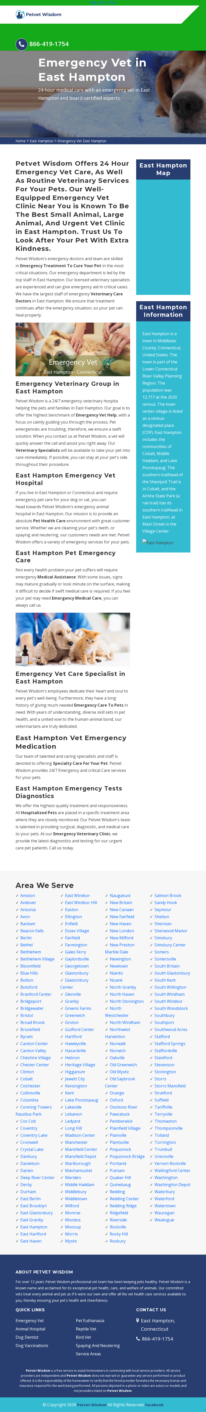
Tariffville (163, 1107)
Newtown (119, 966)
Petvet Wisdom (92, 1404)
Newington (120, 959)
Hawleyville (75, 1043)
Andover (28, 902)
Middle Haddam (79, 1184)
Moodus (73, 1220)
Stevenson (164, 1064)
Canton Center (34, 1043)
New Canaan (122, 909)
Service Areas (88, 1354)
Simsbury (163, 938)
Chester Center (34, 1064)
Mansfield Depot (80, 1156)
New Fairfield (122, 916)
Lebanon (73, 1114)
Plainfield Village (125, 1128)
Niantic (116, 973)
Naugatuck (120, 895)
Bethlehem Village (37, 959)
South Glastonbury (172, 973)
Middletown (76, 1198)
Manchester (76, 1142)
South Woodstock (171, 1008)
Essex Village (77, 931)
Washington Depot (172, 1184)
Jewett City (75, 1079)
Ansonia (28, 909)
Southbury (164, 1015)
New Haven (120, 923)
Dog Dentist (27, 1337)
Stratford (163, 1093)
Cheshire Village (35, 1057)
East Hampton (41, 141)
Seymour (162, 909)
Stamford (163, 1057)
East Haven (30, 1241)
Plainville (118, 1135)
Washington (166, 1177)
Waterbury (164, 1191)
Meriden (73, 1177)
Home (21, 141)
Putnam (117, 1170)
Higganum (75, 1072)
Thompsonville (168, 1128)
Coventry (28, 1128)
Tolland (161, 1135)
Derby (26, 1184)
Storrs (160, 1079)
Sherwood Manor (170, 931)
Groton (72, 1022)
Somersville (165, 959)
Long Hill (73, 1128)
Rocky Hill (119, 1234)
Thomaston (165, 1121)
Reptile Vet (86, 1329)
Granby (72, 1001)
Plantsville (119, 1142)
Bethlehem (30, 952)
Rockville (118, 1227)
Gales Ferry (75, 952)
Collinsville (30, 1093)
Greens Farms (78, 1008)
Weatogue (164, 1220)
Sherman (163, 923)
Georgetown (77, 966)
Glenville (73, 994)
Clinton (27, 1072)
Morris (71, 1234)
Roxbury (118, 1241)
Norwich (118, 1050)
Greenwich (75, 1015)
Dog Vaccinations (32, 1345)
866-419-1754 (103, 3)
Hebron (72, 1057)
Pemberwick (121, 1121)
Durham (28, 1191)
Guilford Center (79, 1029)
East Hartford (33, 1234)
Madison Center (80, 1135)
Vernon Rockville (170, 1163)
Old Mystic (119, 1072)
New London (122, 931)
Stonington (165, 1072)
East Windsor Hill (81, 902)
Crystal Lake (31, 1149)
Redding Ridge (123, 1206)
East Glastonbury (36, 1213)
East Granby (31, 1220)
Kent (69, 1093)
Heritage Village (80, 1064)
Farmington (76, 945)
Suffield (161, 1100)
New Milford (121, 938)
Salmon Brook (167, 895)
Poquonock (120, 1149)
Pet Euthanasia (90, 1320)
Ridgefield (119, 1213)
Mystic (71, 1241)
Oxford (116, 1100)
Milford (72, 1206)
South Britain (167, 966)
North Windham (125, 1022)
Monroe (72, 1213)
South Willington (170, 987)
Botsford (28, 987)
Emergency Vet (30, 1320)
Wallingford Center (172, 1170)
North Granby (123, 987)
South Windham (169, 994)
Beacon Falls (32, 931)
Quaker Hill (120, 1177)
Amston (27, 895)
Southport (164, 1022)
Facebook (154, 1404)
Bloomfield (30, 966)
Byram (26, 1036)
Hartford (73, 1036)
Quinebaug (120, 1184)
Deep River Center (37, 1177)
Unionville (163, 1156)
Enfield (71, 923)
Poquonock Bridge (127, 1156)
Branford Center (36, 994)
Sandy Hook (165, 902)
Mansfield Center (81, 1149)
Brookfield (30, 1029)
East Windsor (77, 895)
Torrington (165, 1142)
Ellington (73, 916)
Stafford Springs (169, 1043)
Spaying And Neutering (98, 1345)
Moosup (73, 1227)
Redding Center (124, 1198)
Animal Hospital (30, 1329)
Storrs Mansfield (170, 1086)
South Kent (165, 980)
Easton (71, 909)
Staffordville (165, 1050)
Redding (117, 1191)
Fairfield (72, 938)
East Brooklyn (33, 1206)
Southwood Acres (170, 1029)
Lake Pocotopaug (81, 1100)
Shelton (161, 916)
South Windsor (168, 1001)
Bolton (26, 980)
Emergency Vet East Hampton (82, 141)
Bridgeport (30, 1001)
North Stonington (127, 1001)
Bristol (26, 1015)
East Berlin (30, 1198)
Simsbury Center (170, 945)
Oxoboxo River (123, 1107)
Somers (161, 952)
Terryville (163, 1114)
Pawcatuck (120, 1114)
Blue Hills (29, 973)
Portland (118, 1163)
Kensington (76, 1086)
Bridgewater (32, 1008)
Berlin (26, 938)
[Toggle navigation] (183, 16)
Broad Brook (32, 1022)
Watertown (165, 1206)
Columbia (29, 1100)
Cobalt (26, 1079)
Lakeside (73, 1107)
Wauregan (164, 1213)
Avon (25, 916)
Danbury (28, 1156)
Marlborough (78, 1163)
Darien (26, 1170)
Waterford (164, 1198)
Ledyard (72, 1121)
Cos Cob (28, 1121)
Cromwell (29, 1142)
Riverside (118, 1220)
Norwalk (118, 1043)
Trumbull (163, 1149)
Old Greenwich (123, 1064)
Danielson (29, 1163)
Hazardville (75, 1050)
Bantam (27, 923)
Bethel (26, 945)
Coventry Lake (33, 1135)
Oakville (117, 1057)
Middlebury (75, 1191)
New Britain (121, 902)
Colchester (30, 1086)
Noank (116, 980)
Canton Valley (33, 1050)
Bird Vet (83, 1337)
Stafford (162, 1036)
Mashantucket (78, 1170)
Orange (117, 1093)
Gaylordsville (77, 959)
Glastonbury (76, 973)
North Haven (122, 994)
